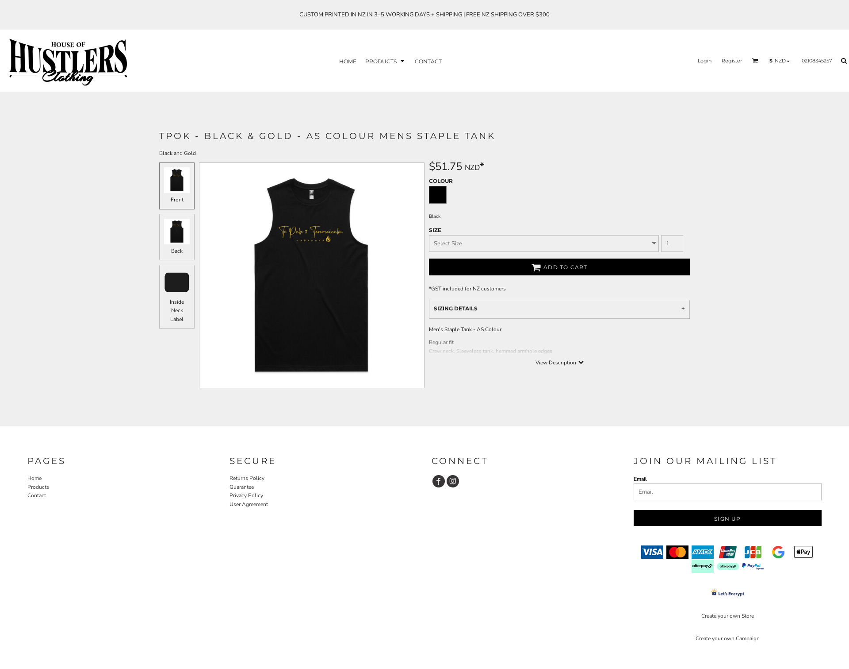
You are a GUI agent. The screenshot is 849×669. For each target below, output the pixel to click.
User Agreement (248, 504)
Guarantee (241, 487)
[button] (385, 60)
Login (704, 61)
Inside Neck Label (177, 310)
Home (34, 478)
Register (732, 61)
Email (640, 479)
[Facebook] (438, 481)
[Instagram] (453, 481)
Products (38, 487)
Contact (36, 495)
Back (177, 251)
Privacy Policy (246, 495)
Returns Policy (246, 478)
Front (177, 199)
